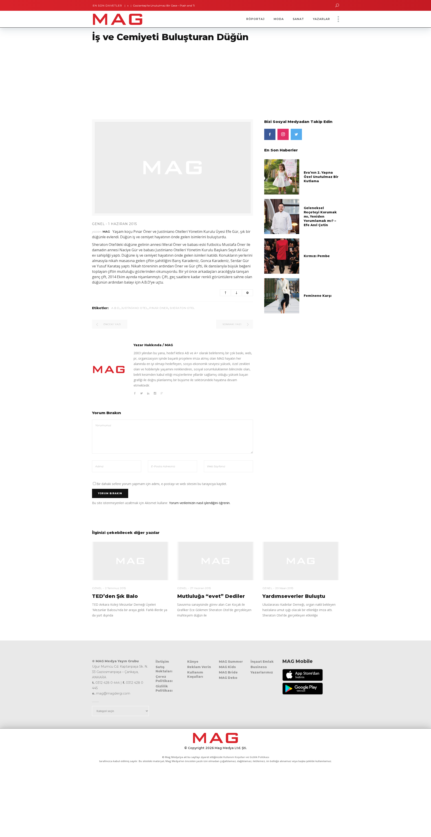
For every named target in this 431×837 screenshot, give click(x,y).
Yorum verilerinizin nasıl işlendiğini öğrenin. (199, 503)
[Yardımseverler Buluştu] (300, 561)
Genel (98, 224)
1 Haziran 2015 (122, 224)
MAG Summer (231, 662)
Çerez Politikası (164, 679)
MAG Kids (227, 667)
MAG (106, 231)
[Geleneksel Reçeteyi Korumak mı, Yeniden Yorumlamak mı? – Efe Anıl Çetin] (281, 216)
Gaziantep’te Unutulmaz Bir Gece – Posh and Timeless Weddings (162, 5)
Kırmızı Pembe (317, 256)
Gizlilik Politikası (164, 688)
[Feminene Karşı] (281, 295)
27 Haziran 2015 (200, 588)
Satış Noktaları (164, 669)
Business (259, 667)
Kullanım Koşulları (195, 674)
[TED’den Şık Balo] (130, 561)
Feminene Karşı (318, 296)
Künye (192, 662)
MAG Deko (228, 678)
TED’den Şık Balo (115, 596)
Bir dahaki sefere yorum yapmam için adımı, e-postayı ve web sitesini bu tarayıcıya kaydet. (162, 484)
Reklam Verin (199, 667)
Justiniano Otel (134, 308)
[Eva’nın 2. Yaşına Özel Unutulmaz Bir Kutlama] (281, 176)
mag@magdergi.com (113, 693)
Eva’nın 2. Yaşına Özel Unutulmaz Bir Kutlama (321, 176)
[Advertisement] (134, 77)
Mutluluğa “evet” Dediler (211, 596)
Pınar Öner (158, 308)
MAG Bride (228, 672)
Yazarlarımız (262, 672)
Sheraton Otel (182, 308)
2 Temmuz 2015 (115, 588)
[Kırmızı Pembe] (281, 256)
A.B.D (115, 308)
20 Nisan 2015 (284, 588)
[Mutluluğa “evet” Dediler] (215, 561)
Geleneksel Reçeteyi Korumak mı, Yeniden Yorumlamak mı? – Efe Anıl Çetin (320, 216)
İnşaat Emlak (262, 662)
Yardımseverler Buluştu (293, 596)
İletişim (162, 662)
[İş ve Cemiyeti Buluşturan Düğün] (109, 369)
